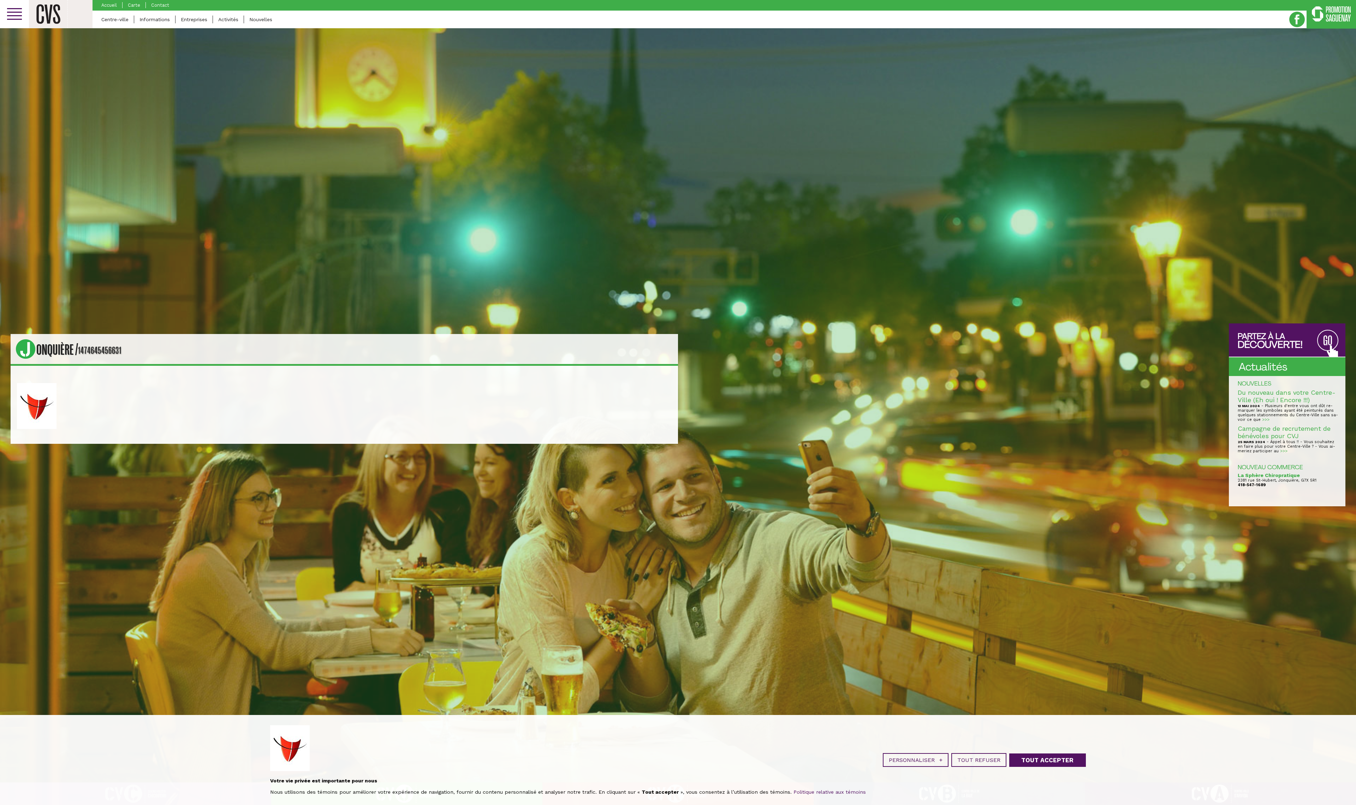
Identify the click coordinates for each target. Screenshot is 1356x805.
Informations (154, 19)
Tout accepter (1047, 760)
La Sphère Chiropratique (1269, 475)
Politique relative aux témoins (829, 792)
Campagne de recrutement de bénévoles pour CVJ (1284, 432)
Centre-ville (115, 19)
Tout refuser (978, 760)
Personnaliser (915, 760)
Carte (134, 5)
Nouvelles (260, 19)
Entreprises (194, 19)
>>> (1265, 419)
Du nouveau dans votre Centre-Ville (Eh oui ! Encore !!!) (1287, 396)
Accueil (109, 5)
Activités (228, 19)
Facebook (1297, 19)
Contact (160, 5)
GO (1327, 341)
